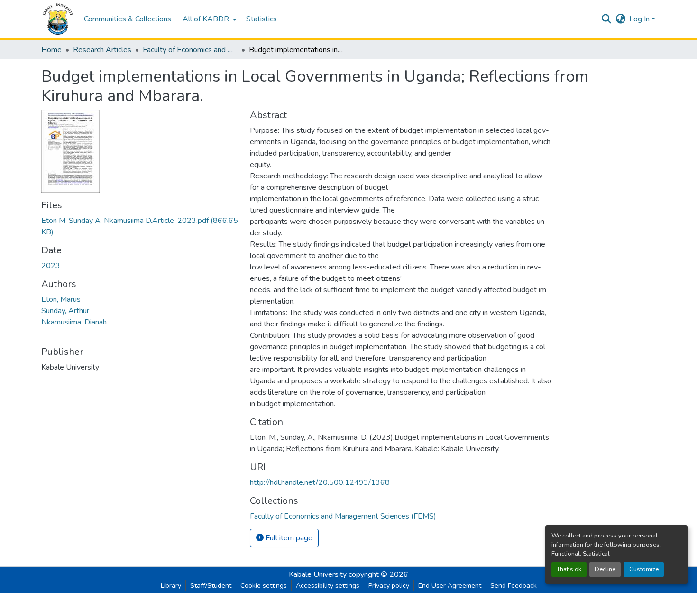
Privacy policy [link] (388, 585)
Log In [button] (640, 19)
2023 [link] (50, 265)
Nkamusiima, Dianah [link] (74, 322)
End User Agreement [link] (449, 585)
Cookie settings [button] (263, 585)
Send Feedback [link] (513, 585)
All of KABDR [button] (206, 19)
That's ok (569, 569)
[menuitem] (209, 19)
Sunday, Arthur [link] (65, 311)
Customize (644, 569)
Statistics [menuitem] (261, 19)
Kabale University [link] (318, 574)
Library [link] (171, 585)
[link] (139, 226)
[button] (57, 19)
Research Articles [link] (102, 50)
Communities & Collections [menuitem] (127, 19)
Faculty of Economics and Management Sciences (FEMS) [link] (190, 50)
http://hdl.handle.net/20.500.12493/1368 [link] (320, 482)
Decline (605, 569)
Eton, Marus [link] (61, 299)
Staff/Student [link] (210, 585)
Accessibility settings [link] (327, 585)
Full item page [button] (288, 538)
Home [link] (51, 50)
